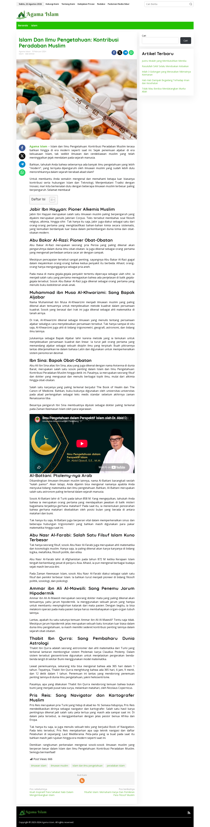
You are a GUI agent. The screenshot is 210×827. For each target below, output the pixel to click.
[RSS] (82, 780)
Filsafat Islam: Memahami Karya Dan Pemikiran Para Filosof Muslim (109, 792)
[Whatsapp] (131, 52)
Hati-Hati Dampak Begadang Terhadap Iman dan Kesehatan (165, 81)
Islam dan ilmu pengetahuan (88, 765)
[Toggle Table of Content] (50, 199)
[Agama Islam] (38, 14)
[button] (191, 4)
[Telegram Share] (125, 52)
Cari (144, 35)
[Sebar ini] (114, 52)
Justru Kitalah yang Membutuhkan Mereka (164, 60)
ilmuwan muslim (59, 765)
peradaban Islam (116, 765)
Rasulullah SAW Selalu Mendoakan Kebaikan (165, 66)
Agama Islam (48, 822)
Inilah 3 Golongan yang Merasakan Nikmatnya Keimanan (166, 73)
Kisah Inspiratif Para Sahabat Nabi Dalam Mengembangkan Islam (51, 792)
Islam (21, 54)
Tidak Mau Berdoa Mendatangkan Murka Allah (164, 90)
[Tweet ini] (119, 52)
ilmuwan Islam (38, 765)
